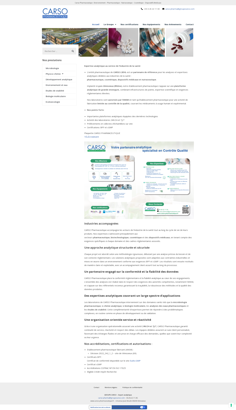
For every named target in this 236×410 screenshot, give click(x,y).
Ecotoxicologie (53, 101)
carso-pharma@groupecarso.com (111, 398)
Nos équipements (151, 24)
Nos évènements (173, 24)
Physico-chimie (53, 73)
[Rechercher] (73, 51)
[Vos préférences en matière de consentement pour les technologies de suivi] (231, 405)
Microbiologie (52, 68)
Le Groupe (109, 24)
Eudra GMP (135, 360)
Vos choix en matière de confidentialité (126, 407)
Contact (190, 24)
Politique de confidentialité (132, 387)
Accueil (95, 24)
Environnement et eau (56, 85)
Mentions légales (111, 387)
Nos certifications (129, 24)
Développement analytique (59, 79)
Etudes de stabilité (55, 90)
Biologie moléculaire (56, 96)
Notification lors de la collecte (100, 407)
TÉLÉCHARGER (91, 136)
